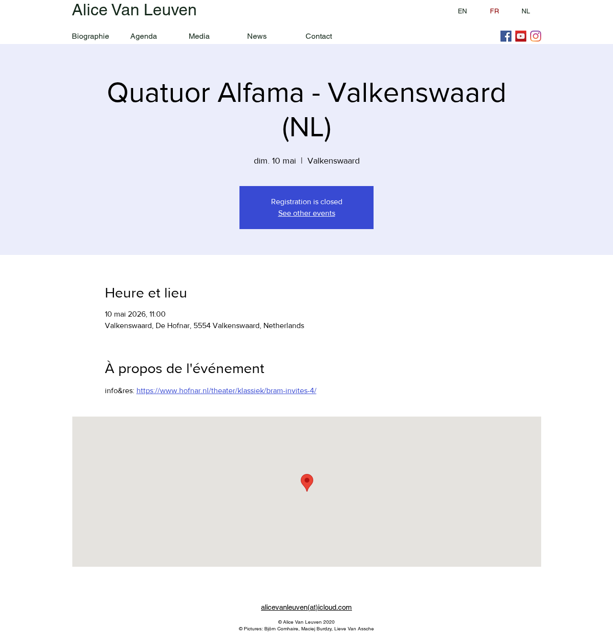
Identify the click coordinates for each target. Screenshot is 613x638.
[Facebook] (505, 36)
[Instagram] (535, 36)
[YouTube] (520, 36)
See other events (306, 213)
